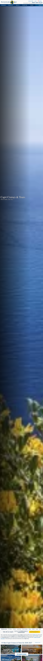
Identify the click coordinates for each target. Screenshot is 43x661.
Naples (34, 634)
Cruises (14, 629)
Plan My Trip (24, 5)
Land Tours (19, 629)
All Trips (10, 629)
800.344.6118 (37, 3)
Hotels (33, 629)
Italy (37, 634)
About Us (17, 5)
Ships (30, 629)
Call (21, 632)
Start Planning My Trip (34, 631)
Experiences (10, 5)
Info (40, 629)
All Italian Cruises (37, 642)
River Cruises (24, 629)
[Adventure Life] (9, 2)
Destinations (3, 5)
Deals (37, 629)
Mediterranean (4, 629)
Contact (31, 5)
